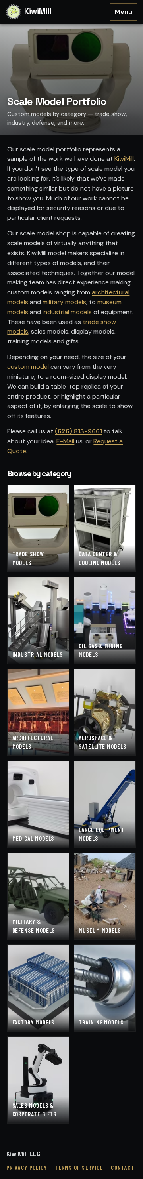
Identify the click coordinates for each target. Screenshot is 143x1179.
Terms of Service (79, 1167)
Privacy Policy (26, 1167)
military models (64, 302)
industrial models (67, 312)
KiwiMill (124, 159)
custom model (28, 366)
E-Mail (65, 441)
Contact (123, 1167)
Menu (123, 12)
